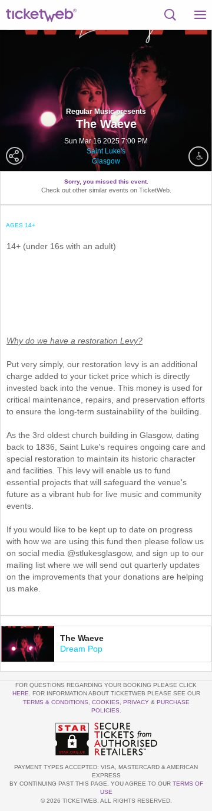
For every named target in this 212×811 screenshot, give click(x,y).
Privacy (136, 702)
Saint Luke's (106, 151)
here (20, 693)
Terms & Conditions (55, 702)
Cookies (106, 702)
